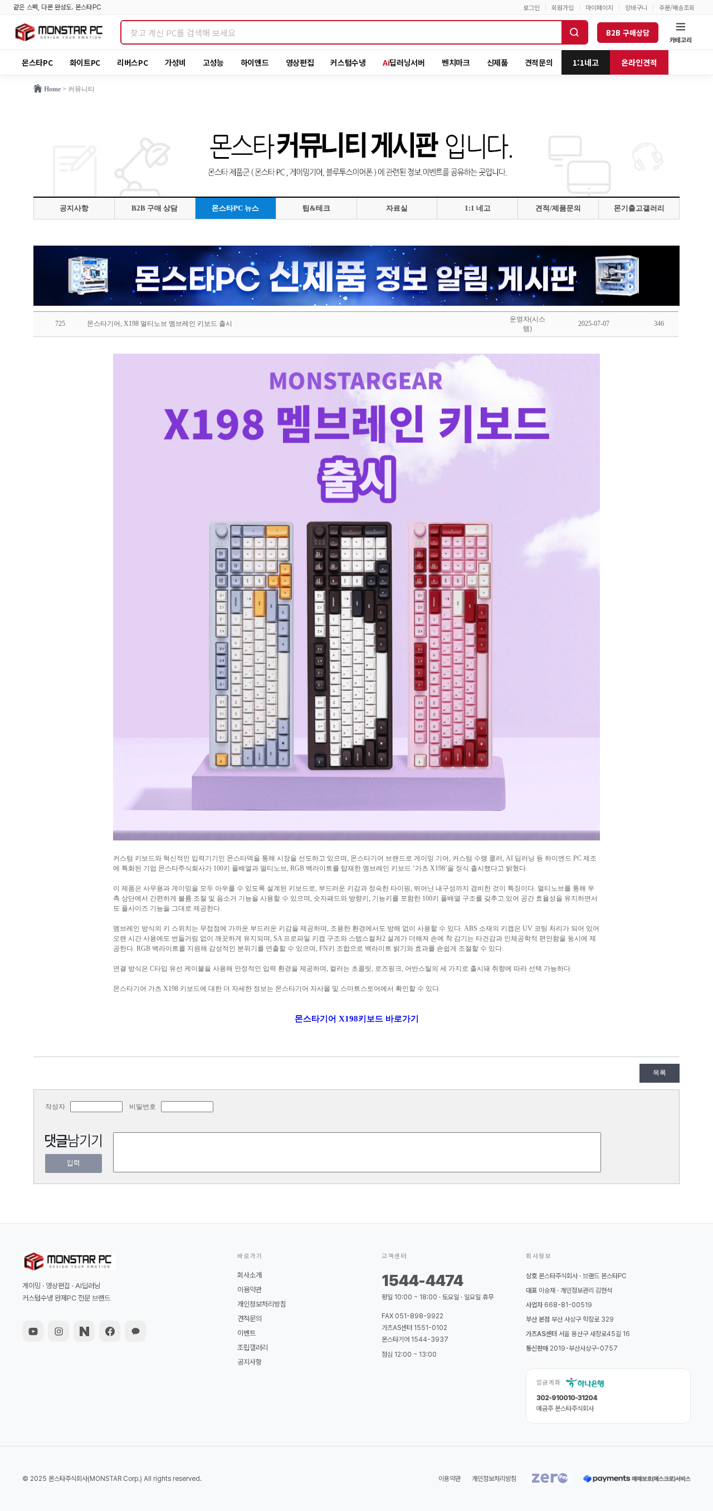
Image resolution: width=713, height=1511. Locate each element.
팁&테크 (316, 208)
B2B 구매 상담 (154, 208)
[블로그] (84, 1331)
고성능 (213, 62)
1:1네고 (586, 62)
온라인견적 (639, 62)
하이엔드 (255, 62)
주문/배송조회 (677, 7)
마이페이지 (599, 7)
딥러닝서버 (404, 62)
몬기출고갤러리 (639, 208)
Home (52, 89)
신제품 (497, 62)
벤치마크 (456, 62)
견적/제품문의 (558, 208)
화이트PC (85, 62)
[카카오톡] (135, 1331)
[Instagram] (58, 1331)
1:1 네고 (478, 208)
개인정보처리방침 (261, 1304)
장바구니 (636, 7)
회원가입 (562, 7)
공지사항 (74, 208)
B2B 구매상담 (627, 32)
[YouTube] (32, 1331)
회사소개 (249, 1275)
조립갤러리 (252, 1347)
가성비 (175, 62)
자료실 (397, 208)
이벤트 (246, 1333)
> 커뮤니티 (78, 89)
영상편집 (300, 62)
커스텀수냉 (348, 62)
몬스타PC (37, 62)
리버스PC (132, 62)
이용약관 (249, 1289)
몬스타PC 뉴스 (235, 208)
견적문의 (539, 62)
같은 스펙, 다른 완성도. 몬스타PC (57, 7)
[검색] (574, 32)
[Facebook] (109, 1331)
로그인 (531, 7)
